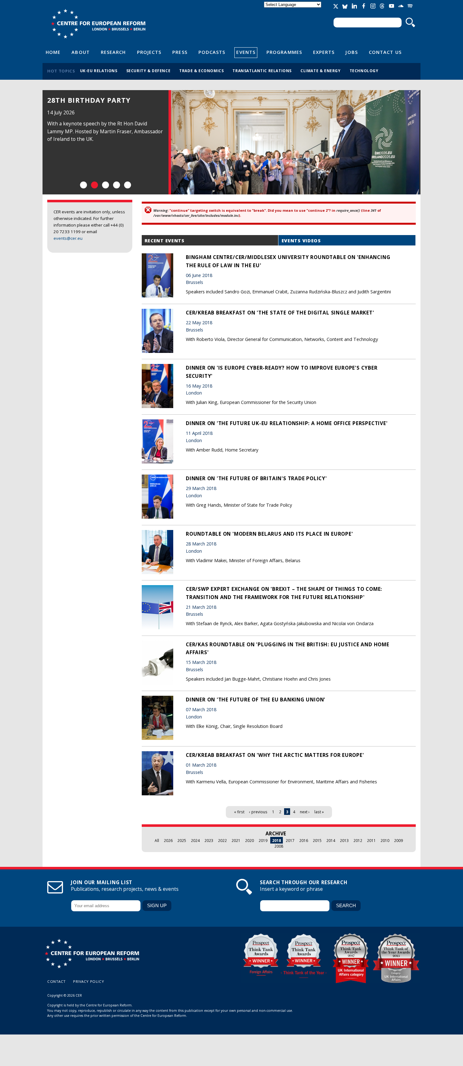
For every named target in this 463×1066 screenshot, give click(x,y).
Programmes (284, 52)
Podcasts (212, 52)
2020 (249, 840)
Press (179, 52)
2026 (168, 840)
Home (53, 52)
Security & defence (148, 70)
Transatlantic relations (262, 70)
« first (239, 811)
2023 (208, 840)
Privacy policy (88, 981)
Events (245, 52)
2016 (303, 840)
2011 (371, 840)
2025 (181, 840)
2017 (290, 840)
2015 (317, 840)
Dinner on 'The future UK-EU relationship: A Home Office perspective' (286, 423)
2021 (236, 840)
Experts (324, 52)
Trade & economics (201, 70)
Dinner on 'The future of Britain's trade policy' (256, 478)
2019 (263, 840)
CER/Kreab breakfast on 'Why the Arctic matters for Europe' (275, 755)
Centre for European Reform (98, 23)
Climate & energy (320, 70)
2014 (330, 840)
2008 (278, 846)
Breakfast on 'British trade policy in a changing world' (104, 110)
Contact (56, 981)
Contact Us (385, 52)
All (157, 840)
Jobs (351, 52)
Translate (293, 10)
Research (113, 52)
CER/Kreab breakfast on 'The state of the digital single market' (280, 312)
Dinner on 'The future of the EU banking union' (255, 699)
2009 (398, 840)
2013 (344, 840)
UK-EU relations (98, 70)
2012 (357, 840)
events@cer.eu (68, 238)
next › (305, 811)
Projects (149, 52)
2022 (222, 840)
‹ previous (258, 811)
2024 (195, 840)
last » (319, 811)
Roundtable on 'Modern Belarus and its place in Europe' (269, 533)
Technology (364, 70)
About (80, 52)
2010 (384, 840)
